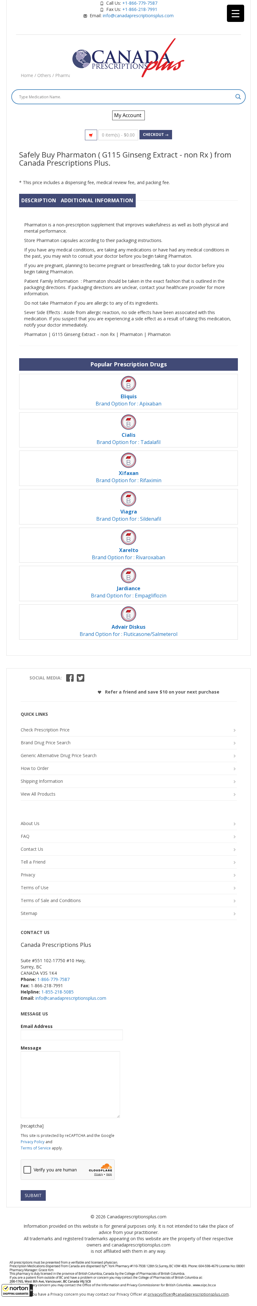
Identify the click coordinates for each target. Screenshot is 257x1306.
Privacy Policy (33, 1141)
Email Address (37, 1026)
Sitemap (29, 913)
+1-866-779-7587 (139, 3)
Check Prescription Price (45, 730)
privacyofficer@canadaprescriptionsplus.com (188, 1294)
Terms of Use (35, 887)
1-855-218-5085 (57, 992)
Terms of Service (36, 1147)
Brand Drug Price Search (46, 743)
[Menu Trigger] (235, 13)
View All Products (38, 794)
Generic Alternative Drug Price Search (59, 755)
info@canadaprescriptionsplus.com (138, 15)
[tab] (39, 200)
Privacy (28, 875)
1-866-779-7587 (53, 979)
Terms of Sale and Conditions (51, 900)
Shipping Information (42, 781)
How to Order (35, 768)
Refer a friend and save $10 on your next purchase (161, 692)
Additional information (97, 200)
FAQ (25, 836)
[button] (17, 1290)
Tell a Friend (33, 862)
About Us (30, 823)
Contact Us (32, 849)
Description (38, 200)
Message (31, 1048)
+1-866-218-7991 (139, 9)
